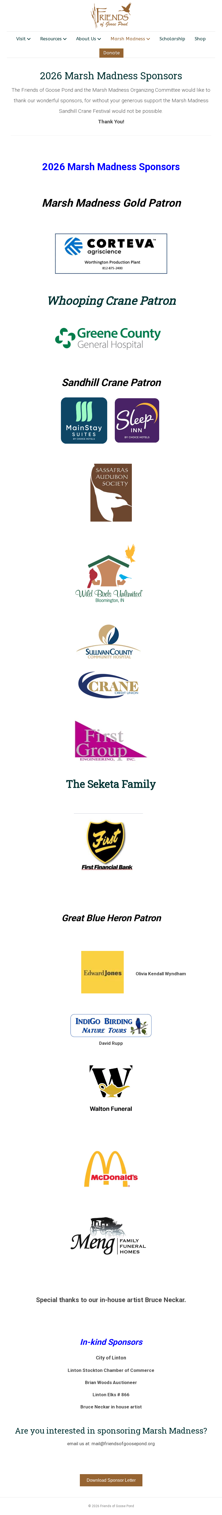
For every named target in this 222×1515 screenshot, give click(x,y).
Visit (21, 38)
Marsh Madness (127, 38)
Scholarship (172, 38)
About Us (86, 38)
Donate (111, 52)
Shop (200, 38)
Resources (51, 38)
